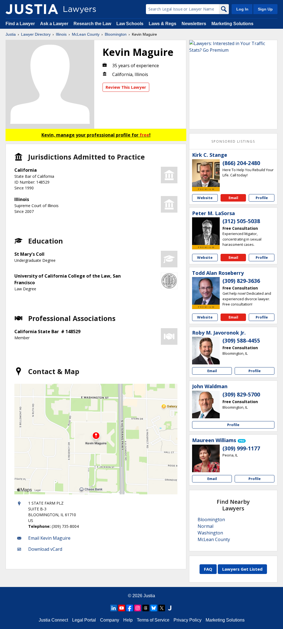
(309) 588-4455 (241, 340)
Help (128, 620)
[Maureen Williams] (206, 458)
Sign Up (265, 9)
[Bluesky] (153, 608)
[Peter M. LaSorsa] (206, 231)
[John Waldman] (206, 404)
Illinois (61, 34)
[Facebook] (129, 608)
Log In (242, 9)
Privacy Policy (187, 620)
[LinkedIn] (113, 608)
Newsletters (194, 23)
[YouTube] (121, 608)
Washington (210, 533)
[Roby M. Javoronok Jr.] (206, 350)
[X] (161, 608)
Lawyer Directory (36, 34)
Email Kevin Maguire (49, 538)
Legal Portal (84, 620)
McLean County (85, 34)
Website (205, 197)
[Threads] (145, 608)
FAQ (208, 569)
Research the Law (92, 23)
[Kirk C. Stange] (206, 173)
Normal (205, 526)
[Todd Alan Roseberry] (206, 291)
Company (109, 620)
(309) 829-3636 (241, 281)
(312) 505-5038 (241, 221)
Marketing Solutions (232, 23)
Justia (11, 34)
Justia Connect (53, 620)
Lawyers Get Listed (242, 569)
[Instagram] (137, 608)
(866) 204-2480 (241, 163)
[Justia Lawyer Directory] (32, 9)
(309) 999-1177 (241, 448)
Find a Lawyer (20, 23)
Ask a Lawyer (54, 23)
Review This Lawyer (126, 87)
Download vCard (45, 549)
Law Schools (129, 23)
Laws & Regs (162, 23)
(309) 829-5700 (241, 394)
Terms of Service (153, 620)
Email (233, 197)
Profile (262, 197)
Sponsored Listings (233, 141)
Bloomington (116, 34)
